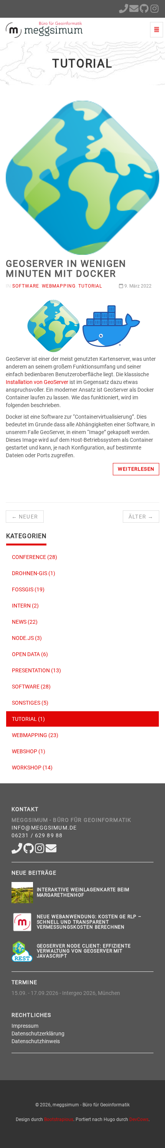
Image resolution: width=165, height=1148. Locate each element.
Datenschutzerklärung (38, 1033)
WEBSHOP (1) (28, 751)
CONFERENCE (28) (34, 557)
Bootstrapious (58, 1119)
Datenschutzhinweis (36, 1041)
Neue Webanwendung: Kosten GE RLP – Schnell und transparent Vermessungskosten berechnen (89, 921)
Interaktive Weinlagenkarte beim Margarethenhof (83, 892)
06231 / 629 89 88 (37, 835)
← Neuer (25, 516)
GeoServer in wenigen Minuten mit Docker (66, 268)
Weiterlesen (136, 469)
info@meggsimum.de (44, 828)
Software (25, 286)
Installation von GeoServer (37, 382)
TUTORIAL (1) (28, 719)
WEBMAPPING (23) (35, 735)
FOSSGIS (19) (28, 589)
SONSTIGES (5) (30, 703)
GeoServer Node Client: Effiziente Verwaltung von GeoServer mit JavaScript (84, 951)
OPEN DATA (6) (30, 654)
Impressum (25, 1026)
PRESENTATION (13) (36, 670)
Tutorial (90, 286)
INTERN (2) (25, 606)
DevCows (138, 1119)
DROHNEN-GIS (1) (33, 573)
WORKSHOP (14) (32, 767)
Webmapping (59, 286)
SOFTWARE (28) (31, 686)
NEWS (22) (25, 622)
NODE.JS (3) (27, 638)
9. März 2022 (137, 286)
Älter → (141, 516)
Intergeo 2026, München (91, 993)
